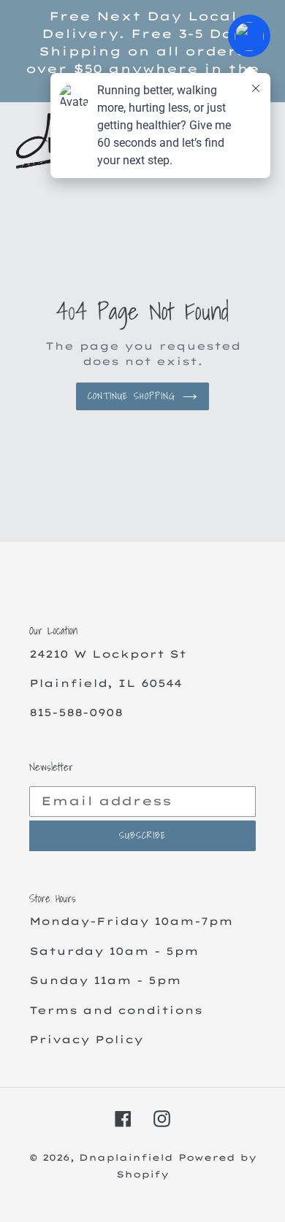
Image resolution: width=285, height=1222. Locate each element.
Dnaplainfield (126, 1157)
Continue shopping (131, 396)
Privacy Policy (86, 1039)
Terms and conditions (115, 1010)
